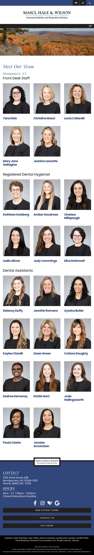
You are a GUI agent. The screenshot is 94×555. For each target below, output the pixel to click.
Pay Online (47, 525)
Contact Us (47, 517)
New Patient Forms (47, 510)
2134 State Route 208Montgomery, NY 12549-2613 (20, 479)
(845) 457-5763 (21, 483)
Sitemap (75, 540)
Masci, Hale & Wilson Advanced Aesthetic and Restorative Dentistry (49, 538)
